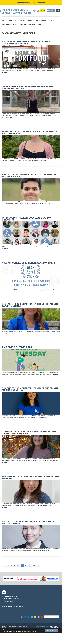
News (39, 24)
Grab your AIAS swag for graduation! (31, 2)
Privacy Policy (54, 627)
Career (15, 24)
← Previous (8, 565)
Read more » (5, 72)
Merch (43, 10)
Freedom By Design (40, 20)
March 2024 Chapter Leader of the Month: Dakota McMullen (28, 87)
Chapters (22, 20)
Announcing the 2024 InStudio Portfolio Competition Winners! (26, 42)
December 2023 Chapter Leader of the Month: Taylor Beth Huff (30, 304)
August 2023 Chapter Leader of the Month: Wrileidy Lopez (28, 522)
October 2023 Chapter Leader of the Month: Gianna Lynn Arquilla (29, 432)
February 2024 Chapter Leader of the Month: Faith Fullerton (30, 132)
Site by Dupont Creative (42, 626)
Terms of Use (53, 626)
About (4, 20)
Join (58, 10)
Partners (32, 24)
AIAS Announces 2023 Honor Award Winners (29, 262)
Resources (23, 24)
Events (30, 20)
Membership (13, 20)
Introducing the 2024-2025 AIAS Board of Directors (27, 218)
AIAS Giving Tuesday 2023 (17, 347)
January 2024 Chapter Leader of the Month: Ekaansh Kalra (29, 175)
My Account (50, 10)
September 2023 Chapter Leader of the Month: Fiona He (30, 477)
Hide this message (51, 630)
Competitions (6, 24)
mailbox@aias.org (7, 606)
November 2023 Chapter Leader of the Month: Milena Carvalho (30, 389)
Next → (35, 565)
